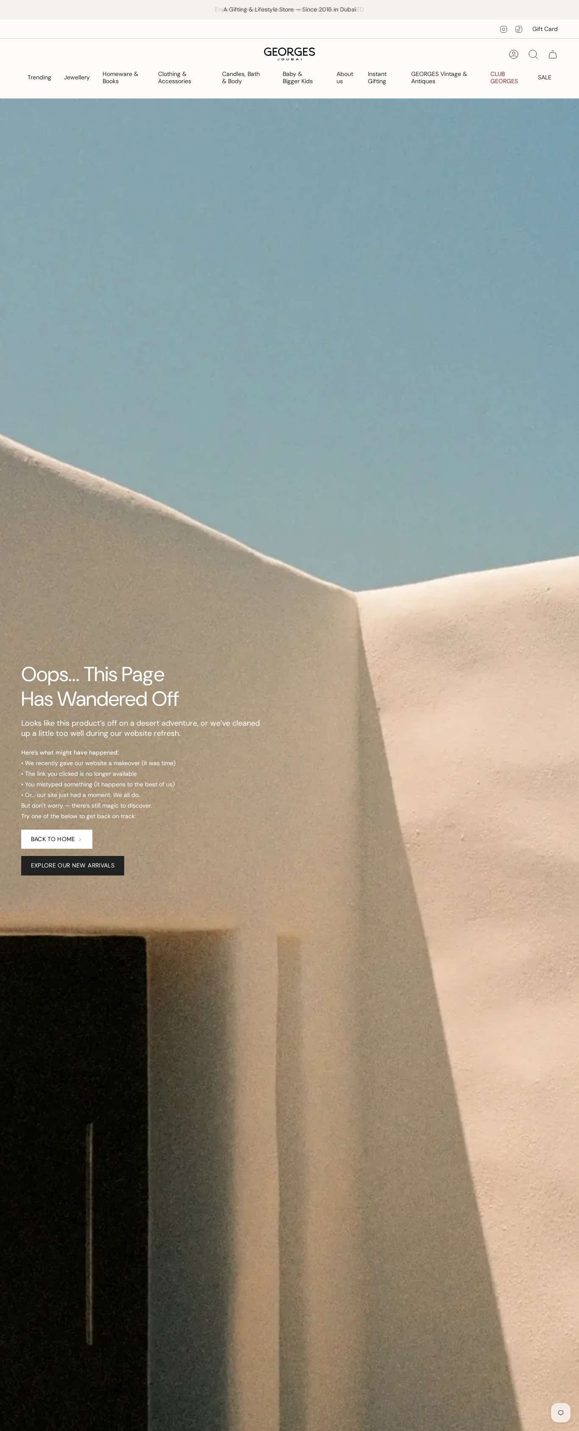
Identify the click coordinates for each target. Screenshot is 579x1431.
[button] (39, 78)
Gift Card (545, 29)
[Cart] (552, 54)
